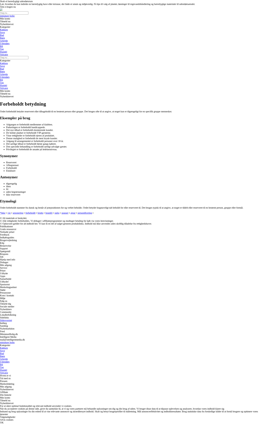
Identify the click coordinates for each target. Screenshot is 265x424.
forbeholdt (30, 213)
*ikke (2, 213)
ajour (73, 213)
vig (9, 213)
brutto (40, 213)
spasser (64, 213)
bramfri (48, 213)
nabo (57, 213)
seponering (18, 213)
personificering (85, 213)
